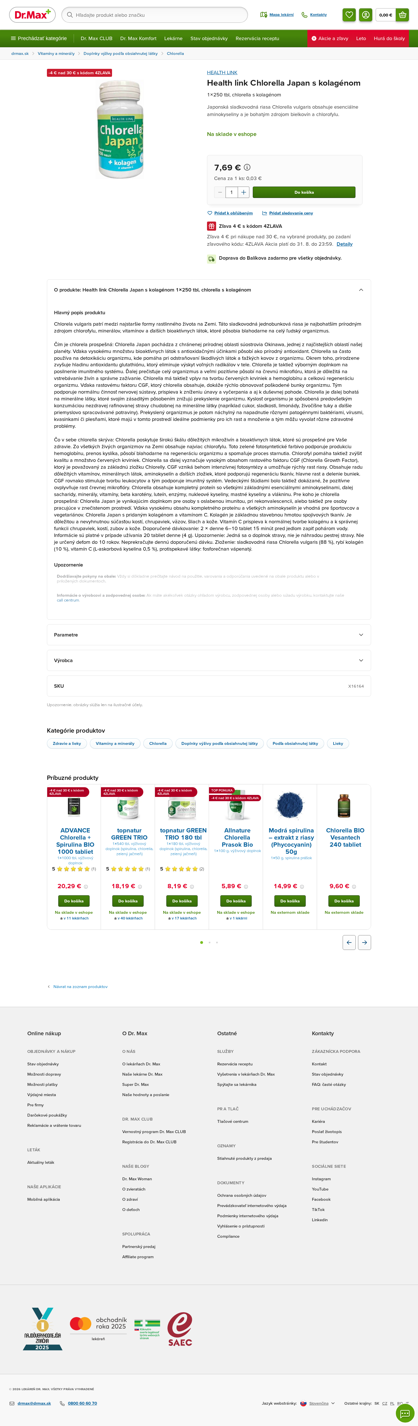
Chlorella (158, 743)
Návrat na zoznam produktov (80, 986)
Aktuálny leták (40, 1162)
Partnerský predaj (139, 1246)
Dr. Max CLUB (96, 38)
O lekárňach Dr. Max (141, 1063)
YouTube (320, 1189)
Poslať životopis (327, 1131)
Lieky (338, 743)
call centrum (68, 600)
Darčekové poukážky (47, 1115)
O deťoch (131, 1209)
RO (400, 1403)
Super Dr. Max (135, 1084)
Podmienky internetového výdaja (247, 1215)
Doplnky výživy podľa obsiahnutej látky (219, 743)
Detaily (345, 244)
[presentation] (73, 805)
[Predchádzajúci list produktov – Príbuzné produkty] (349, 942)
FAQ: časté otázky (329, 1084)
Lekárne (173, 38)
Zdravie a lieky (67, 743)
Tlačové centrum (232, 1121)
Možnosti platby (42, 1084)
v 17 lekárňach (184, 918)
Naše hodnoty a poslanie (145, 1094)
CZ (384, 1403)
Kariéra (318, 1121)
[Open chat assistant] (405, 1413)
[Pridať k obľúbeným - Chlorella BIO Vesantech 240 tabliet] (364, 791)
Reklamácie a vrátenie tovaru (54, 1125)
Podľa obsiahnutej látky (295, 743)
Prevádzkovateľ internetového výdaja (252, 1205)
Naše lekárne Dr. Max (142, 1074)
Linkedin (320, 1219)
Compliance (228, 1236)
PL (392, 1403)
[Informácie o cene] (247, 167)
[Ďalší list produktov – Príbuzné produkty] (364, 942)
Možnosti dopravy (44, 1074)
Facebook (321, 1199)
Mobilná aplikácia (43, 1199)
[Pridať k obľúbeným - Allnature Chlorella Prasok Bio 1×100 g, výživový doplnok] (256, 791)
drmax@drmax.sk (34, 1403)
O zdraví (130, 1199)
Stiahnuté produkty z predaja (244, 1158)
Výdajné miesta (41, 1094)
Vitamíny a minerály (115, 743)
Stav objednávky (209, 38)
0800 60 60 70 (82, 1403)
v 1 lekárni (238, 918)
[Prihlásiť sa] (365, 14)
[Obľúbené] (349, 14)
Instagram (321, 1178)
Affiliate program (138, 1256)
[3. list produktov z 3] (217, 942)
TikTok (318, 1209)
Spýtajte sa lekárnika (236, 1084)
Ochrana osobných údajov (241, 1195)
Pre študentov (325, 1141)
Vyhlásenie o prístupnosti (240, 1226)
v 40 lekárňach (130, 918)
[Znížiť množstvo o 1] (219, 192)
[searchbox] (154, 15)
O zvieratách (133, 1189)
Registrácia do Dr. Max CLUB (149, 1141)
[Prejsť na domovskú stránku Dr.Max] (32, 15)
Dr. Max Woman (137, 1178)
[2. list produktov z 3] (209, 942)
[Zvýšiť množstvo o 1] (243, 192)
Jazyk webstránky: (279, 1403)
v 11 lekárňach (76, 918)
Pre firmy (35, 1104)
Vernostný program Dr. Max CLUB (154, 1131)
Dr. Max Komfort (138, 38)
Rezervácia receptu (257, 38)
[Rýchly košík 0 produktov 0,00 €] (402, 14)
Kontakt (319, 1063)
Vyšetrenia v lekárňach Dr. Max (246, 1074)
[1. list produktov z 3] (201, 942)
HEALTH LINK (222, 72)
